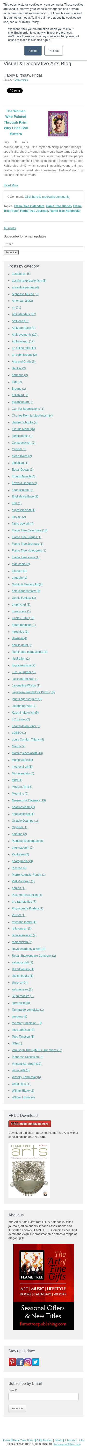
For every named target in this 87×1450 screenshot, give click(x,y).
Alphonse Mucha (25, 294)
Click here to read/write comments (47, 196)
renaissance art (24, 935)
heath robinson (24, 624)
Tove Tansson (23, 1036)
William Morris (23, 1097)
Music (58, 1440)
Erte (17, 503)
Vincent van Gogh (26, 1063)
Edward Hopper (24, 483)
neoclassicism (23, 807)
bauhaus (20, 375)
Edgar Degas (23, 469)
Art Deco (20, 321)
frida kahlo (21, 564)
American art (22, 300)
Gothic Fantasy (24, 597)
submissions (22, 989)
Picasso (19, 867)
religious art (22, 928)
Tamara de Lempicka (28, 1009)
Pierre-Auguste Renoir (29, 874)
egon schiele (22, 489)
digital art (20, 462)
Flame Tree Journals (34, 210)
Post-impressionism (27, 894)
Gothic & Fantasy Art (27, 584)
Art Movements (24, 334)
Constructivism (24, 442)
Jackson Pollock (24, 678)
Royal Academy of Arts (28, 948)
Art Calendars (24, 314)
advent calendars (25, 287)
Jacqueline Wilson (26, 685)
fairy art (19, 516)
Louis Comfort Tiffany (28, 739)
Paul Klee (20, 854)
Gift (38, 1440)
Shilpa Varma (21, 80)
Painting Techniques (27, 840)
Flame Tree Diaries (59, 206)
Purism (18, 915)
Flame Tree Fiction (23, 1440)
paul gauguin (23, 847)
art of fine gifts (24, 347)
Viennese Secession (27, 1056)
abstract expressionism (29, 280)
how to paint (22, 644)
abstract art (21, 273)
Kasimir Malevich (25, 712)
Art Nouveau (23, 341)
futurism (19, 570)
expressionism (23, 510)
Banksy (19, 368)
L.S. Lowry (21, 719)
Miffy (17, 779)
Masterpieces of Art (27, 753)
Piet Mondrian (23, 881)
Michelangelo (23, 773)
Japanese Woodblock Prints (33, 692)
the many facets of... (27, 1022)
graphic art (21, 604)
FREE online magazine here (30, 1124)
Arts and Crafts (24, 361)
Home (6, 1440)
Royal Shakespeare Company (34, 955)
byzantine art (22, 401)
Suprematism (23, 996)
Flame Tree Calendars (29, 206)
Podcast (47, 1440)
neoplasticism (23, 813)
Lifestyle (70, 1440)
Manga (18, 746)
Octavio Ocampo (25, 820)
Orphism (19, 827)
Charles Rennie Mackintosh (32, 415)
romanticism (22, 942)
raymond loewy (24, 921)
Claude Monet (23, 429)
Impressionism (23, 665)
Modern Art (22, 786)
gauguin (19, 577)
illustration (21, 658)
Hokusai (19, 638)
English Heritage (25, 496)
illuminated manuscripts (29, 651)
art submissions (24, 354)
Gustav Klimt (23, 618)
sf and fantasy (23, 969)
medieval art (22, 766)
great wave (21, 611)
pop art (18, 888)
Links (81, 1440)
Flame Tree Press (25, 557)
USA (17, 1043)
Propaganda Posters (27, 908)
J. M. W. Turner (24, 672)
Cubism (19, 449)
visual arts (20, 1070)
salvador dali (22, 962)
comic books (22, 435)
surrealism (21, 1002)
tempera (19, 1016)
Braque (19, 388)
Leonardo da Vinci (26, 726)
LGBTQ (19, 732)
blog (17, 381)
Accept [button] (33, 50)
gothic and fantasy (26, 590)
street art (20, 982)
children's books (24, 422)
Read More (11, 185)
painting (19, 833)
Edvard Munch (23, 476)
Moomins (20, 793)
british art (20, 395)
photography (22, 861)
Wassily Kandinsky (26, 1077)
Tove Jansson (23, 1029)
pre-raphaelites (24, 901)
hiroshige (20, 631)
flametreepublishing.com (66, 1444)
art (16, 307)
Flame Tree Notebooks (65, 210)
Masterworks (22, 759)
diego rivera (22, 455)
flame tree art (22, 523)
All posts (10, 228)
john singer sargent (27, 699)
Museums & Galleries (29, 800)
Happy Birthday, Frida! (23, 75)
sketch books (22, 975)
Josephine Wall (24, 705)
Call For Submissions (28, 408)
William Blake (23, 1090)
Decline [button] (54, 50)
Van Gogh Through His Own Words (37, 1050)
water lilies (21, 1083)
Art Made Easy (23, 327)
